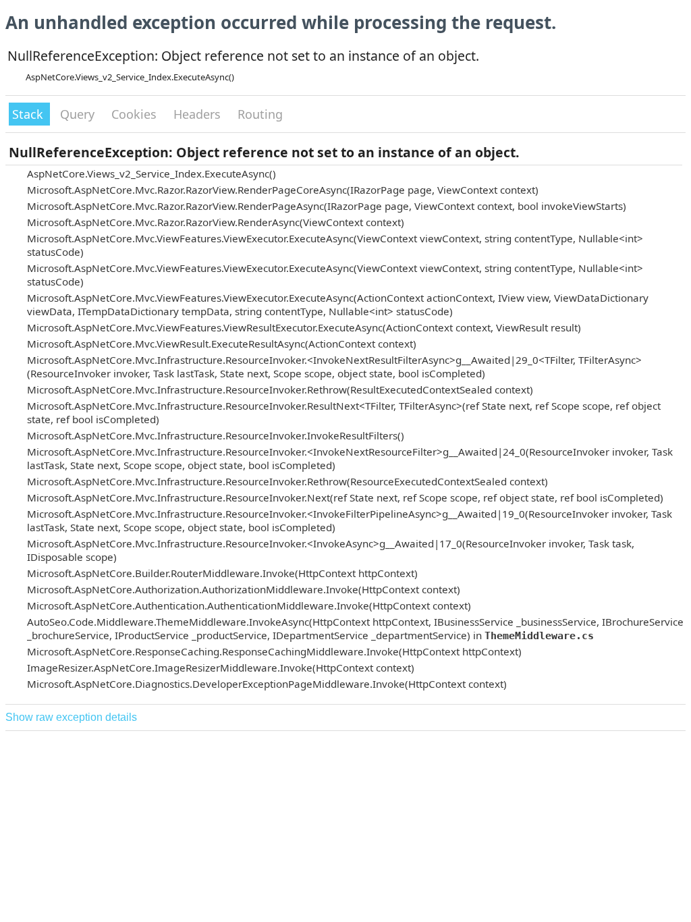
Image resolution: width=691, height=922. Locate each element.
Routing (260, 114)
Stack (29, 114)
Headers (198, 114)
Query (79, 114)
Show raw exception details (71, 717)
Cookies (135, 114)
